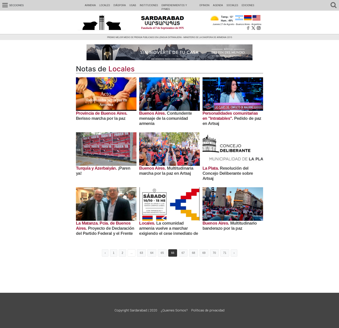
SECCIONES (16, 5)
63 (141, 252)
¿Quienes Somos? (174, 310)
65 (162, 252)
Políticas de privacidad (207, 310)
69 (204, 252)
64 (151, 252)
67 (183, 252)
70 (214, 252)
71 (224, 252)
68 (193, 252)
